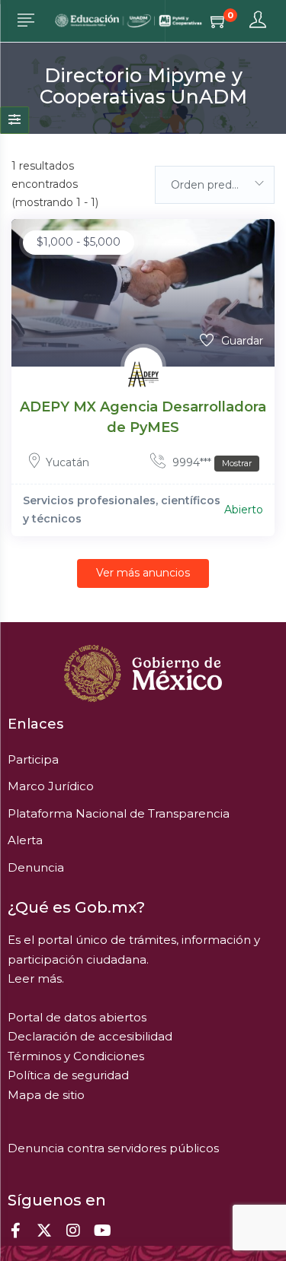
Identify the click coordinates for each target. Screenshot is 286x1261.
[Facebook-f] (15, 1230)
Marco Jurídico (51, 786)
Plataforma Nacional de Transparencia (119, 813)
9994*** (210, 462)
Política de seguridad (68, 1075)
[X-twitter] (44, 1230)
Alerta (25, 840)
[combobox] (215, 185)
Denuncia (36, 867)
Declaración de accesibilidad (90, 1036)
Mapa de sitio (46, 1095)
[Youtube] (102, 1230)
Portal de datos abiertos (77, 1017)
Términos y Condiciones (76, 1056)
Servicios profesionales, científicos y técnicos (121, 510)
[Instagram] (73, 1230)
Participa (33, 759)
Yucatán (67, 462)
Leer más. (36, 978)
